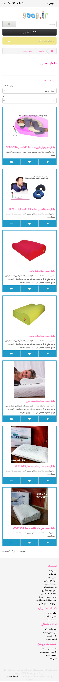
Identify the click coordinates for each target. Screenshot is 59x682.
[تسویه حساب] (5, 3)
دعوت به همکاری (49, 590)
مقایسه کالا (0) (50, 80)
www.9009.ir (13, 676)
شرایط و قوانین (50, 580)
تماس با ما (52, 613)
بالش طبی (27, 51)
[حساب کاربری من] (18, 3)
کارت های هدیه (50, 632)
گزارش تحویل (50, 587)
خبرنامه (53, 658)
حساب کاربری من (49, 648)
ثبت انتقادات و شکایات (46, 600)
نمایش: (5, 95)
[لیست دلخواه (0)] (13, 3)
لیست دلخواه (51, 655)
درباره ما (53, 570)
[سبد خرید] (9, 3)
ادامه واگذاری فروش (47, 596)
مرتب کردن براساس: (10, 85)
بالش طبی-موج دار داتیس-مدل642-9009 (34, 527)
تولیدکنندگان (50, 629)
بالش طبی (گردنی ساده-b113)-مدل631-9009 (31, 209)
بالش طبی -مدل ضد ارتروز (41, 270)
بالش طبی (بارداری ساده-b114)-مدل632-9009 (30, 147)
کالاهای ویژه (51, 639)
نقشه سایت (51, 619)
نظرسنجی (52, 573)
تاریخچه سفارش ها (48, 651)
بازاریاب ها (52, 635)
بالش (41, 51)
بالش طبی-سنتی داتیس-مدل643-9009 (35, 466)
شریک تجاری (51, 583)
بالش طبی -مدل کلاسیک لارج (40, 400)
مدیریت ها (52, 577)
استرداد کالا (51, 616)
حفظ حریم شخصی (49, 593)
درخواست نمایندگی (48, 603)
